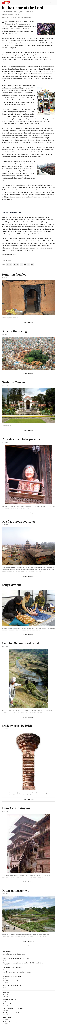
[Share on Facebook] (10, 264)
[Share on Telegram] (25, 264)
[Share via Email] (32, 264)
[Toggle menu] (54, 2)
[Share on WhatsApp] (21, 264)
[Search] (51, 2)
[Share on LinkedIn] (17, 264)
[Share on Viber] (28, 264)
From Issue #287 (19, 17)
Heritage (17, 14)
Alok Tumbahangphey (7, 14)
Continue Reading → (28, 322)
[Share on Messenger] (14, 264)
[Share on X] (7, 264)
